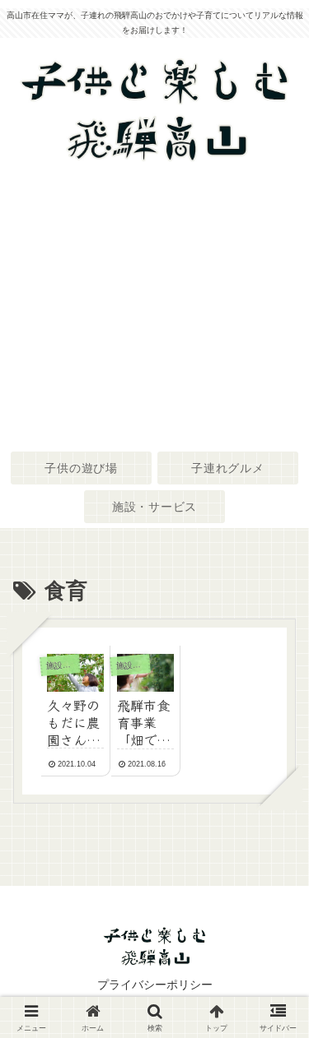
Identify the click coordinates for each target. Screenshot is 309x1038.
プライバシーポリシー (155, 984)
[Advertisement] (154, 308)
